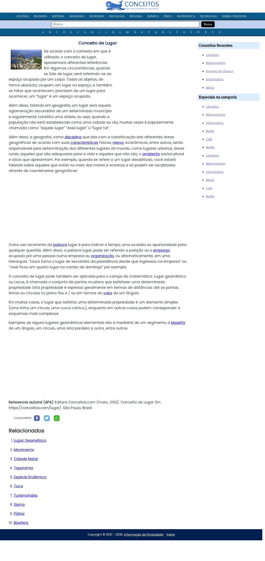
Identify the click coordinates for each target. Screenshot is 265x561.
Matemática (186, 16)
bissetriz (178, 322)
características (84, 142)
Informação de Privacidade (143, 534)
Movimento (24, 449)
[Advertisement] (155, 77)
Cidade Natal (26, 458)
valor (107, 293)
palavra (60, 244)
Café (209, 139)
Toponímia (23, 468)
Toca (18, 486)
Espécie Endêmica (30, 477)
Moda (210, 88)
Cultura (22, 16)
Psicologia (117, 16)
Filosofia (40, 16)
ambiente (151, 154)
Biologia (136, 16)
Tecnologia (208, 16)
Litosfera (212, 55)
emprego (161, 250)
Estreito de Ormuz (219, 71)
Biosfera (21, 522)
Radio (210, 147)
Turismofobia (25, 495)
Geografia (76, 16)
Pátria (19, 513)
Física (168, 16)
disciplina (73, 137)
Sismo (19, 504)
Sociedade (96, 16)
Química (153, 16)
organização (102, 255)
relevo (118, 142)
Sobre (171, 534)
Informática (215, 79)
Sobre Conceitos (234, 16)
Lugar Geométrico (30, 440)
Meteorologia (215, 63)
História (58, 16)
